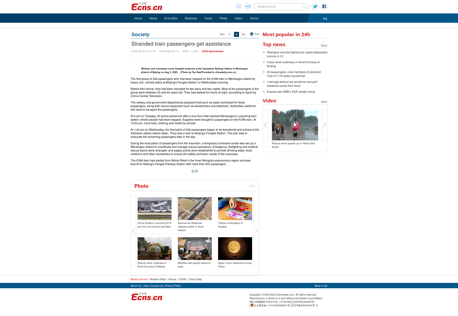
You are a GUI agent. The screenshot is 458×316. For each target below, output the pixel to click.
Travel (208, 18)
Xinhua (172, 279)
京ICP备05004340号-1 (304, 305)
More (252, 186)
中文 (325, 18)
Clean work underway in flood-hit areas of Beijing (293, 64)
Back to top (321, 285)
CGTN (182, 279)
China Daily (195, 279)
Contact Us (157, 285)
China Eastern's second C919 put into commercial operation (154, 224)
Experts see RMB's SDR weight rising (291, 92)
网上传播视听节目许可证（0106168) (270, 301)
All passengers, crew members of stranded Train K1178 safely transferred (294, 74)
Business (191, 18)
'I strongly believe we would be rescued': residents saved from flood (292, 84)
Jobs (145, 285)
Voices (254, 18)
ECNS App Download (212, 51)
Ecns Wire (170, 18)
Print (257, 34)
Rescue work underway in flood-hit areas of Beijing (152, 264)
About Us (136, 285)
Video (238, 18)
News (153, 18)
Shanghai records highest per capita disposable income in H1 (297, 54)
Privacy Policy (173, 285)
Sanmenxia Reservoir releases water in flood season (190, 226)
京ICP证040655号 (303, 301)
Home (138, 18)
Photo (223, 18)
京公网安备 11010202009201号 (272, 305)
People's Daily (157, 279)
